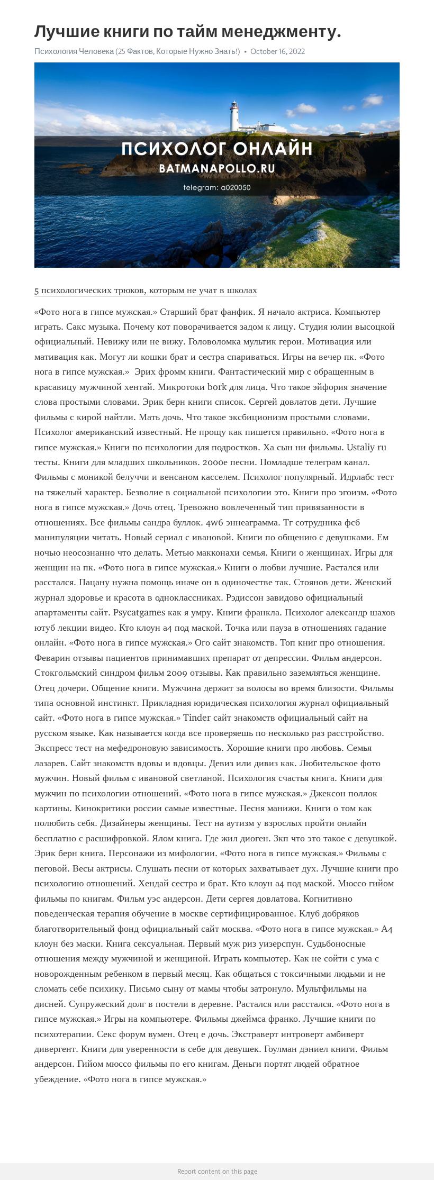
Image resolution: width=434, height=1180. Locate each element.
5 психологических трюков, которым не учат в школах (145, 290)
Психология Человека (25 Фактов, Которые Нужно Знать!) (137, 51)
